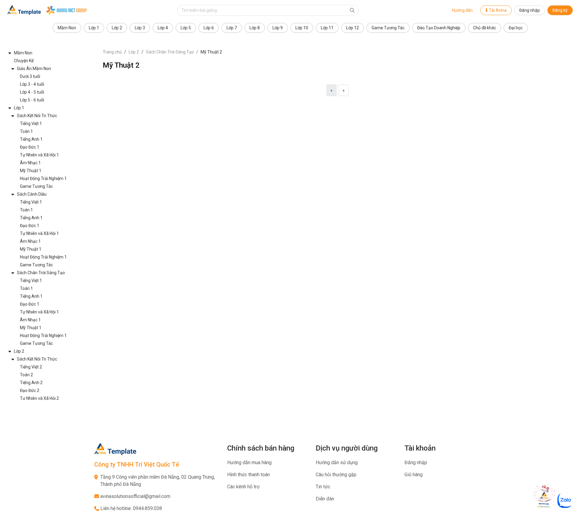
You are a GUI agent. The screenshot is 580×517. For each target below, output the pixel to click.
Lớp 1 (94, 27)
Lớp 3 (140, 27)
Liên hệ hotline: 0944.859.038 (131, 508)
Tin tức (323, 487)
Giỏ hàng (413, 474)
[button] (51, 53)
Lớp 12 (352, 27)
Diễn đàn (325, 499)
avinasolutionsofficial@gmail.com (135, 496)
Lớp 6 (209, 27)
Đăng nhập (529, 10)
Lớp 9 (277, 27)
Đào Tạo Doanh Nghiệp (438, 27)
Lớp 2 (117, 27)
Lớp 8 (255, 27)
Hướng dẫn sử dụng (337, 462)
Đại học (516, 27)
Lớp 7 (232, 27)
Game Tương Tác (388, 27)
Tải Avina (497, 10)
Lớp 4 (163, 27)
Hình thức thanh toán (248, 474)
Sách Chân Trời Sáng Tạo (170, 52)
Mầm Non (67, 27)
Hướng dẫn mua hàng (249, 462)
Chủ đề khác (484, 27)
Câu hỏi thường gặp (336, 474)
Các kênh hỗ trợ (243, 487)
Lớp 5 (186, 27)
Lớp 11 (327, 27)
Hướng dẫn (462, 10)
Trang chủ (112, 52)
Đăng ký (560, 10)
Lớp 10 (301, 27)
